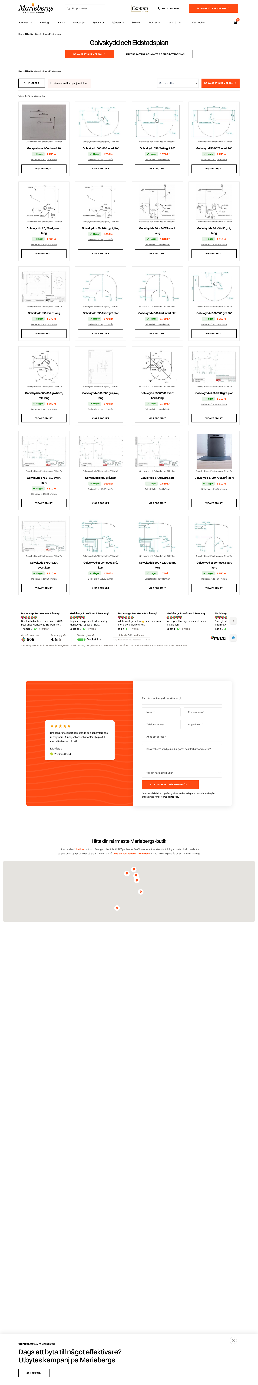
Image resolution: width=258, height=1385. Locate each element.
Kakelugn (45, 22)
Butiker (153, 22)
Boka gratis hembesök (211, 8)
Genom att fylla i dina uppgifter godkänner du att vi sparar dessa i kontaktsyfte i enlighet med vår (178, 808)
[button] (172, 8)
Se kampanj (34, 1373)
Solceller (136, 22)
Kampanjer (79, 22)
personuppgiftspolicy (168, 809)
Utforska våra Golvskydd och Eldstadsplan (155, 54)
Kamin (61, 22)
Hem (20, 34)
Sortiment (23, 22)
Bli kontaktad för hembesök (168, 797)
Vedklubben (199, 22)
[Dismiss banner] (233, 1340)
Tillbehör (29, 34)
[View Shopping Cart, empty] (235, 22)
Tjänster (116, 22)
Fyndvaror (98, 22)
